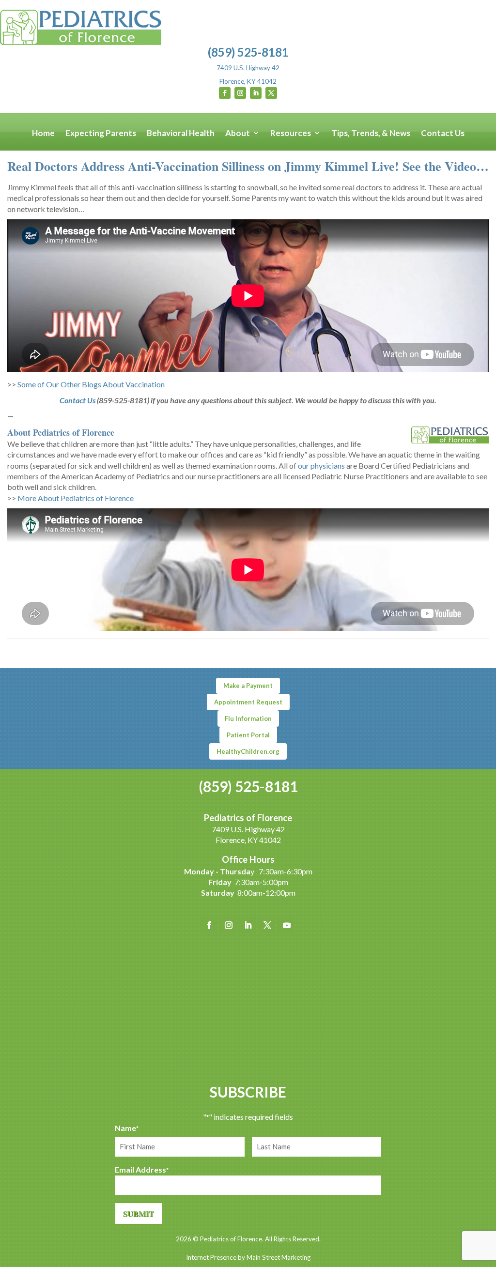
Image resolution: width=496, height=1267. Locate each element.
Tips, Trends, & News (370, 133)
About (237, 133)
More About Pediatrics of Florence (75, 498)
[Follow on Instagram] (240, 93)
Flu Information (248, 718)
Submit (138, 1213)
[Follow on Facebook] (225, 93)
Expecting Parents (100, 133)
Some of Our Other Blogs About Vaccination (91, 384)
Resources (290, 133)
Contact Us (443, 133)
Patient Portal (248, 735)
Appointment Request (248, 702)
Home (43, 133)
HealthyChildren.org (248, 751)
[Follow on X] (271, 93)
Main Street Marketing (278, 1257)
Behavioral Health (181, 133)
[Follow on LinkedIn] (256, 93)
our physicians (321, 465)
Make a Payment (248, 685)
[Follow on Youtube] (286, 925)
